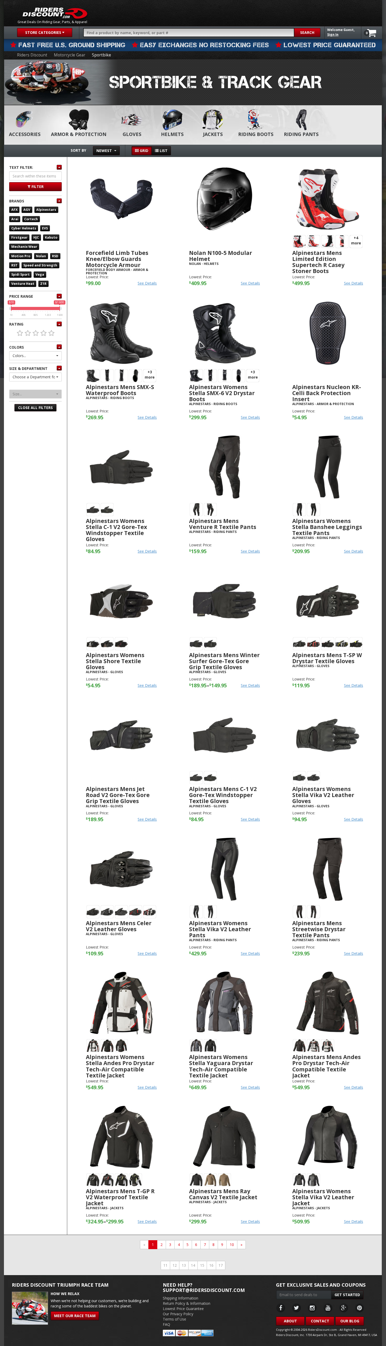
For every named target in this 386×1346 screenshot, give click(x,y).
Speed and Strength (40, 265)
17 (220, 1265)
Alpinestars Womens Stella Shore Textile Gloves (115, 661)
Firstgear (19, 237)
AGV (26, 209)
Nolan (41, 256)
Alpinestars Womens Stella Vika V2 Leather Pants (220, 929)
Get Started (347, 1294)
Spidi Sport (20, 274)
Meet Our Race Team (75, 1315)
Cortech (31, 219)
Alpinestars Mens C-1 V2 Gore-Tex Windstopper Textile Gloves (223, 795)
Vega (39, 274)
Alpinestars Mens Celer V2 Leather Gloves (119, 926)
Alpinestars (46, 209)
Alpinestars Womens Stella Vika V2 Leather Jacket (323, 1197)
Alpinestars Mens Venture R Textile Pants (222, 524)
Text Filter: (21, 167)
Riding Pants (301, 134)
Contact (320, 1320)
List (163, 150)
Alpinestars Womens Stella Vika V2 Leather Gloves (323, 795)
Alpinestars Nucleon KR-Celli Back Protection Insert (326, 393)
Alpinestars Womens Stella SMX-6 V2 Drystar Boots (222, 393)
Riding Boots (255, 134)
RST (14, 265)
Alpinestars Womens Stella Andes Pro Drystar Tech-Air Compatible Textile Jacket (120, 1066)
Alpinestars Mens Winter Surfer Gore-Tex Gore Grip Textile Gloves (224, 661)
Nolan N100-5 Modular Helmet (220, 256)
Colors (16, 347)
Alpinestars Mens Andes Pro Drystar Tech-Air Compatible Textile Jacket (326, 1066)
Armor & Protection (78, 134)
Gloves (132, 134)
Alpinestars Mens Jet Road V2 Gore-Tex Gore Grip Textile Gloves (118, 795)
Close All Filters (35, 407)
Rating (16, 324)
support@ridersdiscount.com (204, 1290)
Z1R (43, 283)
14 (193, 1265)
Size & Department (28, 368)
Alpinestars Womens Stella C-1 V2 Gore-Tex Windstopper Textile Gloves (116, 530)
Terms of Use (174, 1319)
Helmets (172, 134)
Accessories (24, 134)
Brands (16, 200)
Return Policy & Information (186, 1303)
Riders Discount (32, 55)
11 (165, 1265)
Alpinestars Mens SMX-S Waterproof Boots (120, 390)
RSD (55, 256)
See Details (147, 283)
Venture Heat (22, 283)
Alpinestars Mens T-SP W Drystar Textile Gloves (327, 658)
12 (175, 1265)
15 (202, 1265)
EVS (45, 228)
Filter (37, 186)
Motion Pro (20, 256)
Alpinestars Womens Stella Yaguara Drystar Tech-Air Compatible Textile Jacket (221, 1066)
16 (211, 1265)
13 (184, 1265)
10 (232, 1244)
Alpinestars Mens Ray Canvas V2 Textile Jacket (223, 1194)
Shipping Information (180, 1298)
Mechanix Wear (24, 246)
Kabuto (51, 237)
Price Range (21, 296)
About (290, 1320)
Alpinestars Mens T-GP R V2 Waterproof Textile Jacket (120, 1197)
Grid (143, 150)
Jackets (213, 134)
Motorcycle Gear (69, 55)
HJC (36, 237)
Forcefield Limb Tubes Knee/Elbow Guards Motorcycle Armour (117, 259)
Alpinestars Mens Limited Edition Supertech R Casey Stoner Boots (318, 262)
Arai (14, 219)
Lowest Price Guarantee (183, 1308)
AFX (14, 209)
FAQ (166, 1324)
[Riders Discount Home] (55, 13)
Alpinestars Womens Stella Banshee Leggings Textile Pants (327, 527)
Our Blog (349, 1320)
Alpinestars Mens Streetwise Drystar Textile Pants (319, 929)
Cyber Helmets (23, 228)
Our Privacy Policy (178, 1313)
